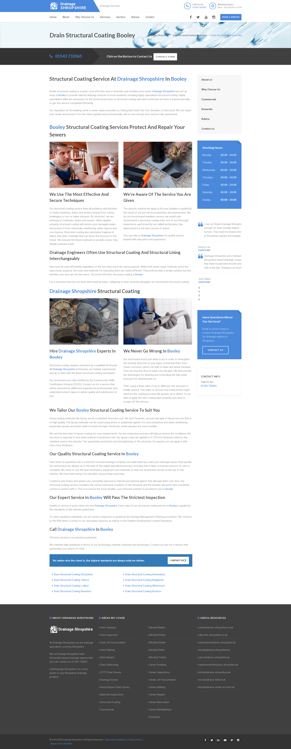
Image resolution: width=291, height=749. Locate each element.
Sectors (120, 17)
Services (105, 17)
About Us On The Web (61, 743)
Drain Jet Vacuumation (112, 642)
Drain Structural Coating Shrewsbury (145, 574)
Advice (135, 17)
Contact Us (177, 560)
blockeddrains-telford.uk (212, 679)
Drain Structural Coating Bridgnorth (144, 580)
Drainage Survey (109, 679)
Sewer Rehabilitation (160, 709)
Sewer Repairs (157, 694)
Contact (149, 17)
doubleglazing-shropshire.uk (214, 649)
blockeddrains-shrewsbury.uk (215, 672)
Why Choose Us (84, 17)
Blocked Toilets (157, 657)
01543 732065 (199, 7)
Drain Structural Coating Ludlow (71, 585)
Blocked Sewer (157, 642)
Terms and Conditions (115, 739)
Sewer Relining (157, 687)
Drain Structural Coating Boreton (143, 591)
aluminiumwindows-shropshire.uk (217, 642)
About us (206, 79)
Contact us (207, 128)
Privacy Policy (134, 739)
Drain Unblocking (109, 664)
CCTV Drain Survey (110, 672)
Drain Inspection (109, 634)
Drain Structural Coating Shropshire (73, 574)
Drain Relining (107, 649)
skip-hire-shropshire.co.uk (213, 634)
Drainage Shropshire (76, 629)
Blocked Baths (157, 627)
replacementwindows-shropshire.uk (218, 664)
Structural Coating (110, 702)
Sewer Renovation (159, 702)
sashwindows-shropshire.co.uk (216, 627)
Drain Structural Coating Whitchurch (145, 585)
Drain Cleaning (108, 627)
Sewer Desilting (157, 664)
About (65, 17)
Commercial (208, 99)
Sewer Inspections (159, 672)
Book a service (230, 17)
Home (53, 17)
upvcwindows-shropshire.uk (214, 657)
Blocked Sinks (157, 649)
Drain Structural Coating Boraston (72, 591)
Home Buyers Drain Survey (115, 687)
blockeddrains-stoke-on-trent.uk (216, 687)
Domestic (207, 109)
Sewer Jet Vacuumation (162, 679)
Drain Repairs (107, 657)
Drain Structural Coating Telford (71, 580)
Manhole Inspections (111, 694)
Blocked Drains (157, 634)
